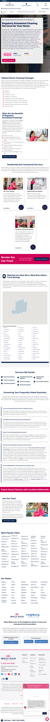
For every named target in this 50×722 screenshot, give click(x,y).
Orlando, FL (34, 543)
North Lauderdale (7, 347)
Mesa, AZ (23, 548)
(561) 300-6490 (9, 663)
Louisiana (13, 603)
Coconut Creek (35, 329)
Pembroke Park (21, 351)
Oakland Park (35, 347)
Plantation (6, 353)
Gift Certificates (43, 674)
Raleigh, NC (34, 556)
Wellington (20, 357)
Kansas (13, 597)
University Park (7, 357)
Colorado (4, 592)
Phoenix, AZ (34, 548)
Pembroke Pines (36, 351)
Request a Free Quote (9, 61)
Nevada (23, 600)
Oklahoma (33, 592)
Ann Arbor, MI (5, 538)
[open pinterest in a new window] (19, 674)
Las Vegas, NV (14, 566)
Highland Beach (21, 338)
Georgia (13, 584)
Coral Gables (21, 331)
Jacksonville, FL (15, 559)
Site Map (41, 667)
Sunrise (20, 355)
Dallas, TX (13, 541)
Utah (42, 589)
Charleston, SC (5, 553)
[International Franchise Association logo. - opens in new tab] (3, 679)
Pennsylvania (34, 597)
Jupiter (34, 340)
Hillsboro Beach (35, 338)
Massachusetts (24, 584)
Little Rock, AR (24, 538)
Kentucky (13, 600)
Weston (34, 358)
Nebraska (23, 597)
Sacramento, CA (35, 558)
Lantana (20, 342)
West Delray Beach (36, 357)
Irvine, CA (13, 556)
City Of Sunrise (21, 329)
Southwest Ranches (7, 355)
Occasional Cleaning (9, 383)
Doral (20, 334)
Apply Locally (33, 666)
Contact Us (33, 663)
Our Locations (42, 665)
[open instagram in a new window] (12, 674)
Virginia (42, 592)
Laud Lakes (35, 342)
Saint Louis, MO (35, 561)
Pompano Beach (22, 353)
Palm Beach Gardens (36, 349)
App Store (29, 642)
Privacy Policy (15, 703)
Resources (42, 655)
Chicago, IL (4, 558)
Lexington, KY (24, 536)
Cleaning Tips (42, 662)
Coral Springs (35, 331)
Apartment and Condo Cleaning (24, 229)
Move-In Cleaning (25, 381)
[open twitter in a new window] (5, 674)
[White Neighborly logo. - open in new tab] (4, 1)
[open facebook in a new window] (2, 674)
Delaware (4, 597)
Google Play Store (42, 642)
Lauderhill (20, 344)
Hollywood (21, 340)
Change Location (45, 8)
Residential (24, 658)
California (4, 589)
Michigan (23, 587)
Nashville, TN (24, 558)
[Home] (1, 11)
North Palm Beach (22, 347)
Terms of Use (7, 703)
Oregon (33, 595)
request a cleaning (35, 479)
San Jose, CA (44, 551)
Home (4, 11)
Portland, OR (34, 551)
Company (33, 655)
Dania (5, 333)
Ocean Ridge (6, 349)
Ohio (32, 589)
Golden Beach (21, 336)
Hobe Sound (6, 340)
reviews (21, 458)
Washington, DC (45, 566)
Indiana (13, 592)
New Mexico (34, 582)
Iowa (12, 595)
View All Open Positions (9, 520)
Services (24, 655)
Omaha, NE (33, 540)
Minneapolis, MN (25, 556)
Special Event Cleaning (40, 377)
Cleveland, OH (5, 564)
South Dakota (44, 582)
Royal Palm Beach (36, 353)
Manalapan (6, 346)
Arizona (3, 584)
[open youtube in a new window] (9, 674)
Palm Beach (21, 349)
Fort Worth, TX (15, 546)
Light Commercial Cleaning (34, 191)
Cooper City (6, 331)
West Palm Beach (7, 358)
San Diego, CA (44, 544)
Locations (12, 11)
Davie (20, 333)
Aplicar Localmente (33, 671)
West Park (20, 358)
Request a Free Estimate (9, 156)
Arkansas (4, 587)
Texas (42, 587)
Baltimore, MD (5, 546)
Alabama (4, 582)
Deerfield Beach (35, 333)
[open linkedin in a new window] (16, 674)
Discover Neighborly (11, 643)
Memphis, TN (24, 545)
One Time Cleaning (8, 191)
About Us (32, 660)
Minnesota (23, 589)
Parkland (5, 351)
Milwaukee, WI (24, 553)
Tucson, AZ (43, 559)
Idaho (12, 587)
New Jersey (24, 603)
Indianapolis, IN (15, 554)
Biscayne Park (21, 327)
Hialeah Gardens (7, 338)
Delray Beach (6, 334)
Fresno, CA (14, 548)
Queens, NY (34, 553)
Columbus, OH (14, 538)
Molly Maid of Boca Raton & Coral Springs (26, 11)
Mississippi (23, 592)
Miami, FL (23, 551)
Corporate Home (41, 671)
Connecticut (5, 595)
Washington (43, 595)
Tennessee (43, 584)
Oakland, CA (24, 565)
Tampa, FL (43, 556)
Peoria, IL (33, 545)
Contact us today (18, 479)
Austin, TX (4, 544)
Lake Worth (6, 342)
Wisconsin (43, 597)
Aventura (5, 327)
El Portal (34, 334)
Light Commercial (25, 661)
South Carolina (34, 603)
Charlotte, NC (5, 556)
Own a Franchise (32, 675)
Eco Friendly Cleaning (42, 381)
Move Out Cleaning (25, 384)
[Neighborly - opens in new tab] (7, 679)
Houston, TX (14, 551)
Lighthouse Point (36, 344)
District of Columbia (4, 601)
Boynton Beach (7, 329)
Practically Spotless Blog (42, 658)
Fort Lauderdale (7, 336)
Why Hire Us (33, 658)
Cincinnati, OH (5, 561)
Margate (20, 346)
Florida (13, 582)
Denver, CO (14, 543)
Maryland (23, 582)
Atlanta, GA (4, 541)
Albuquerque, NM (6, 536)
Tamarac (34, 355)
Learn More (6, 208)
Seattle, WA (43, 554)
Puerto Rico (34, 600)
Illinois (12, 589)
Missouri (23, 595)
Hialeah (34, 336)
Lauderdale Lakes (7, 344)
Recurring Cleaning (9, 376)
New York (33, 584)
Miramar (34, 346)
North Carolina (34, 587)
